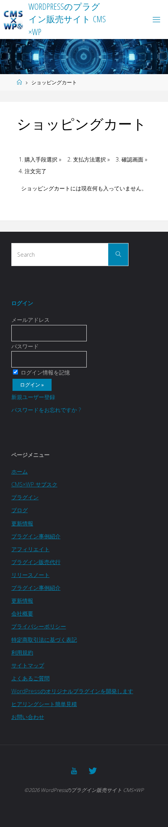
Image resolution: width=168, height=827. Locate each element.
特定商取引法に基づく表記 (44, 639)
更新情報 (22, 523)
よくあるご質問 (30, 678)
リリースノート (30, 575)
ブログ (19, 510)
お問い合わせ (27, 717)
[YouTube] (74, 771)
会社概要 (22, 613)
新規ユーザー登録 (33, 397)
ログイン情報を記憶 (44, 372)
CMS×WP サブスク (34, 484)
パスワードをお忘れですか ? (46, 410)
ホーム (19, 471)
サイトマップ (27, 665)
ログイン (22, 303)
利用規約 (22, 652)
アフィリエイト (30, 549)
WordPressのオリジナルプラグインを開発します (72, 691)
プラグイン (25, 497)
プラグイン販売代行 (36, 562)
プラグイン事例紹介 (36, 536)
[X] (93, 771)
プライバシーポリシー (38, 626)
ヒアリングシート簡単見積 (44, 704)
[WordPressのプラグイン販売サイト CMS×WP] (13, 19)
